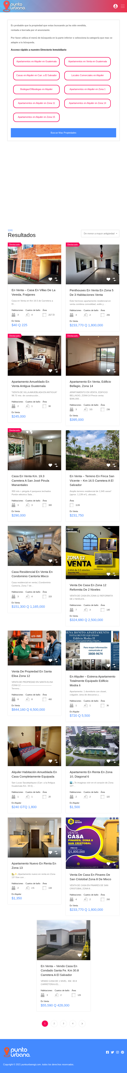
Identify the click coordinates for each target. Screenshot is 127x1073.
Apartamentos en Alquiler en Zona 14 (87, 103)
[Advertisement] (63, 183)
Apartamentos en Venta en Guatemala (87, 61)
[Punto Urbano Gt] (14, 10)
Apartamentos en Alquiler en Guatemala (36, 61)
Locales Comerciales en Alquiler (87, 75)
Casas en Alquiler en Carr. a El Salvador (36, 75)
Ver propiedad (34, 276)
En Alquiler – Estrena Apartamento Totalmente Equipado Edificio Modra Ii (92, 681)
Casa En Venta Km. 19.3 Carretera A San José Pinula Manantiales (30, 481)
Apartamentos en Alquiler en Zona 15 (36, 117)
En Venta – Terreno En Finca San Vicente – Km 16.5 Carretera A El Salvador (92, 481)
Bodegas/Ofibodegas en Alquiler (36, 89)
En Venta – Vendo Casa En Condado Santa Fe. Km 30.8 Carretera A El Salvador (60, 970)
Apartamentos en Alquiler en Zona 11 (36, 103)
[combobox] (100, 233)
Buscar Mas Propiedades (63, 132)
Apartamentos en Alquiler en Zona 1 (87, 89)
